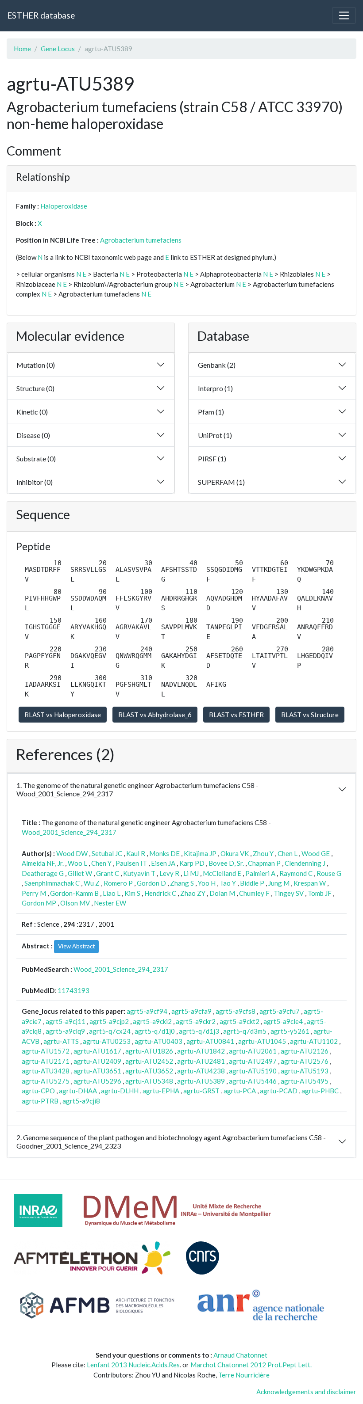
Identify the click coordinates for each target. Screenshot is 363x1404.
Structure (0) (35, 388)
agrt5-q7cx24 (110, 1031)
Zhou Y (263, 853)
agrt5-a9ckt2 (239, 1021)
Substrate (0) (36, 458)
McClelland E (222, 873)
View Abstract (76, 946)
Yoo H (207, 883)
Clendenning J (305, 863)
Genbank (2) (217, 365)
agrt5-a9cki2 (152, 1021)
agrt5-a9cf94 (147, 1011)
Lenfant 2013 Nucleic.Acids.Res (133, 1365)
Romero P (118, 883)
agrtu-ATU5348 (149, 1081)
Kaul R (135, 853)
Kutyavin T (139, 873)
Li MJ (191, 873)
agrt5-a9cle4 (283, 1021)
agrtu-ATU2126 (304, 1051)
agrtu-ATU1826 (149, 1051)
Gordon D (151, 883)
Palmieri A (260, 873)
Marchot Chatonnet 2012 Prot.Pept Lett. (251, 1365)
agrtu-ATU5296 (97, 1081)
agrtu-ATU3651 (97, 1071)
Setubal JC (107, 853)
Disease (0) (33, 435)
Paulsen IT (131, 863)
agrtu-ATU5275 (46, 1081)
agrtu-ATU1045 (262, 1041)
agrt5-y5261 (289, 1031)
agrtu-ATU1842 (201, 1051)
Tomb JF (320, 893)
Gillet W (80, 873)
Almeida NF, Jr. (43, 863)
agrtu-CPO (38, 1091)
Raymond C (296, 873)
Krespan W (309, 883)
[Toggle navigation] (344, 15)
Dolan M (222, 893)
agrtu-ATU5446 (253, 1081)
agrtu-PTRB (40, 1101)
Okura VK (234, 853)
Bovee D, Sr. (226, 863)
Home (22, 49)
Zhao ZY (192, 893)
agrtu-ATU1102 (314, 1041)
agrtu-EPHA (161, 1091)
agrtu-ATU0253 (107, 1041)
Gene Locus (58, 49)
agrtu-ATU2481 (201, 1061)
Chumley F (254, 893)
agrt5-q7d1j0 (155, 1031)
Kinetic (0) (32, 411)
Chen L (287, 853)
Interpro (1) (215, 388)
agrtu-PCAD (278, 1091)
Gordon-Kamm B (74, 893)
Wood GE (315, 853)
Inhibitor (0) (34, 482)
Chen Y (101, 863)
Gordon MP (39, 903)
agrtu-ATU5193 (304, 1071)
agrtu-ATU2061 (253, 1051)
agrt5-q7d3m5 (244, 1031)
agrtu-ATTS (61, 1041)
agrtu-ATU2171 (46, 1061)
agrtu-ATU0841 (210, 1041)
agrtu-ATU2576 (304, 1061)
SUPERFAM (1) (221, 482)
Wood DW (72, 853)
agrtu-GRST (201, 1091)
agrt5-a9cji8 (81, 1101)
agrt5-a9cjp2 (109, 1021)
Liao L (111, 893)
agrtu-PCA (240, 1091)
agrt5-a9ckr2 (196, 1021)
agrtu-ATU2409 (97, 1061)
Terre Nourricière (244, 1375)
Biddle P (252, 883)
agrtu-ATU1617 (97, 1051)
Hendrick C (160, 893)
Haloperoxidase (63, 206)
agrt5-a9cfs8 (235, 1011)
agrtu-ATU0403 (158, 1041)
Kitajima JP (200, 853)
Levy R (169, 873)
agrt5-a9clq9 (65, 1031)
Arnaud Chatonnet (240, 1355)
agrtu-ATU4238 (201, 1071)
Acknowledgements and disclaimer (306, 1392)
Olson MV (75, 903)
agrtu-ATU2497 (253, 1061)
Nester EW (110, 903)
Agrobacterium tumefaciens (141, 240)
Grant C (107, 873)
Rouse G (329, 873)
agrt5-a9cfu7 (279, 1011)
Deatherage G (43, 873)
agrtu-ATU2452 (149, 1061)
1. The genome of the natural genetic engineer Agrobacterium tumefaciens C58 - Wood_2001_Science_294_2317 (137, 789)
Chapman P (264, 863)
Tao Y (228, 883)
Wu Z (92, 883)
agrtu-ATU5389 (201, 1081)
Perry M (34, 893)
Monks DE (164, 853)
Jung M (279, 883)
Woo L (77, 863)
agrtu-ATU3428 (46, 1071)
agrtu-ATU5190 (253, 1071)
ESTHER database (41, 15)
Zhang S (182, 883)
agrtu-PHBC (320, 1091)
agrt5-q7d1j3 (199, 1031)
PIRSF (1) (212, 458)
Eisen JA (163, 863)
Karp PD (192, 863)
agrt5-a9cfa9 (191, 1011)
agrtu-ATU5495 (304, 1081)
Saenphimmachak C (52, 883)
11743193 (73, 990)
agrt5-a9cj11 (65, 1021)
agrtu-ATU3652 (149, 1071)
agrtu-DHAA (78, 1091)
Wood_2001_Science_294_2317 (69, 832)
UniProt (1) (215, 435)
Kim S (132, 893)
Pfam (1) (211, 411)
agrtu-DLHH (120, 1091)
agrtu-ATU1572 (46, 1051)
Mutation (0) (35, 365)
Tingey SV (289, 893)
